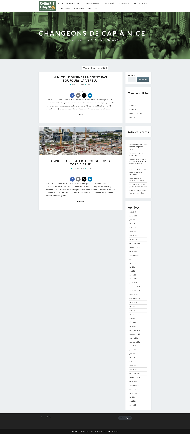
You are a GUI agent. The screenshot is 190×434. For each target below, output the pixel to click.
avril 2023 (132, 362)
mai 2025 (132, 271)
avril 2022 (132, 405)
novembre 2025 (134, 247)
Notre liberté (124, 3)
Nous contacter (46, 417)
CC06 (89, 85)
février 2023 (133, 369)
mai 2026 (132, 224)
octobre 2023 (133, 338)
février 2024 (133, 322)
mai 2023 (132, 358)
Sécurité (132, 118)
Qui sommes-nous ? (64, 8)
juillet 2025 (133, 263)
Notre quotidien (72, 3)
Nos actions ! (79, 8)
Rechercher (132, 75)
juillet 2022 (133, 393)
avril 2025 (132, 275)
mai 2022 (132, 401)
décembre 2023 (134, 330)
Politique (132, 106)
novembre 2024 (134, 291)
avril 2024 (132, 314)
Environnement (134, 98)
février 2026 (133, 236)
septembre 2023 (134, 342)
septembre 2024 (134, 299)
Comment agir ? (92, 8)
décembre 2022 (134, 373)
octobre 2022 (133, 381)
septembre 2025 (134, 255)
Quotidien (132, 110)
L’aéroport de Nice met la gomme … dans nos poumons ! (137, 172)
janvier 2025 (133, 283)
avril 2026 (132, 228)
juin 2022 (132, 397)
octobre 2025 (133, 251)
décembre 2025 (134, 243)
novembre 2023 (134, 334)
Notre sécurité (139, 3)
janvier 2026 (133, 239)
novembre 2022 (134, 377)
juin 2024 (132, 306)
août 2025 (132, 259)
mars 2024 (132, 318)
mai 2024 (132, 310)
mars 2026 (132, 232)
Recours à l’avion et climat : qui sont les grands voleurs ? (138, 146)
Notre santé (109, 3)
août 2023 (132, 346)
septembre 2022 (134, 385)
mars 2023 (132, 366)
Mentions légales (125, 418)
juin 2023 (132, 354)
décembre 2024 (134, 287)
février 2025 (133, 279)
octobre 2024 (133, 295)
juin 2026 (132, 220)
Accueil (60, 3)
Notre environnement (92, 3)
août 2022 (132, 389)
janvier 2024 (133, 326)
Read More (81, 115)
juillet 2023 (133, 350)
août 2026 (132, 212)
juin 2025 (132, 267)
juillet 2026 (133, 216)
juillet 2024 (133, 302)
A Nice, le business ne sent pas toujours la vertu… (80, 78)
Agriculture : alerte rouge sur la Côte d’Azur (80, 162)
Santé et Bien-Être (135, 114)
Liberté (131, 102)
